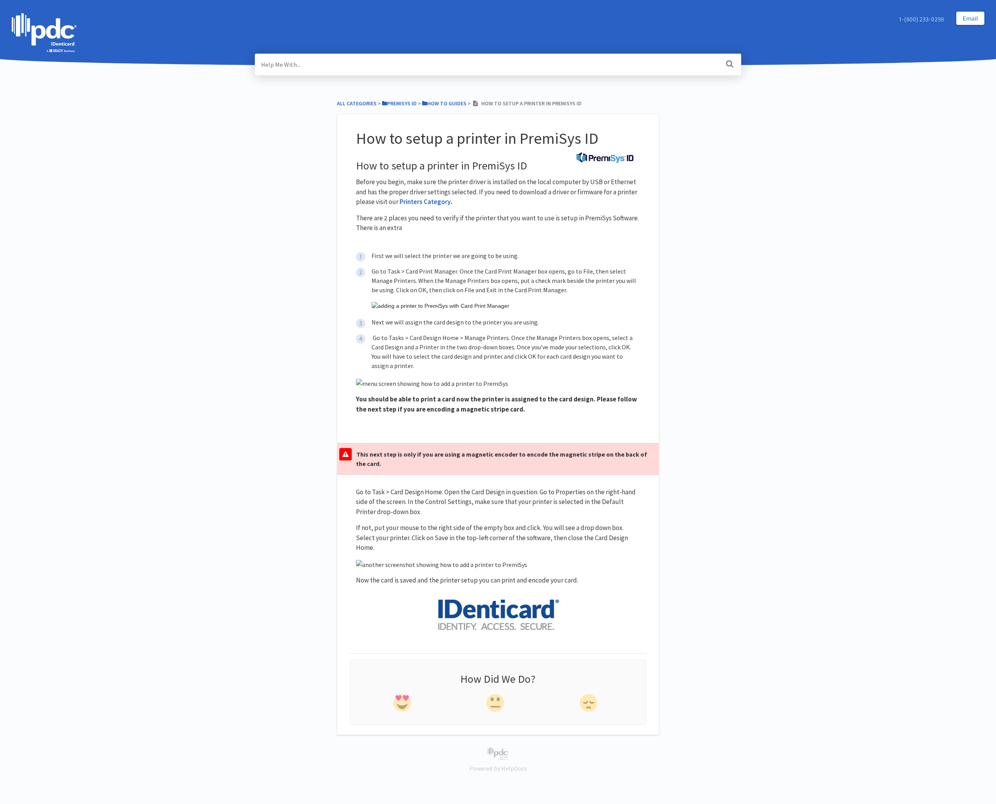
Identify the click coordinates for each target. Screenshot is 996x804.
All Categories (357, 103)
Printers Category (425, 201)
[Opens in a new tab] (497, 753)
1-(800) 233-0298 (921, 19)
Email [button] (970, 18)
